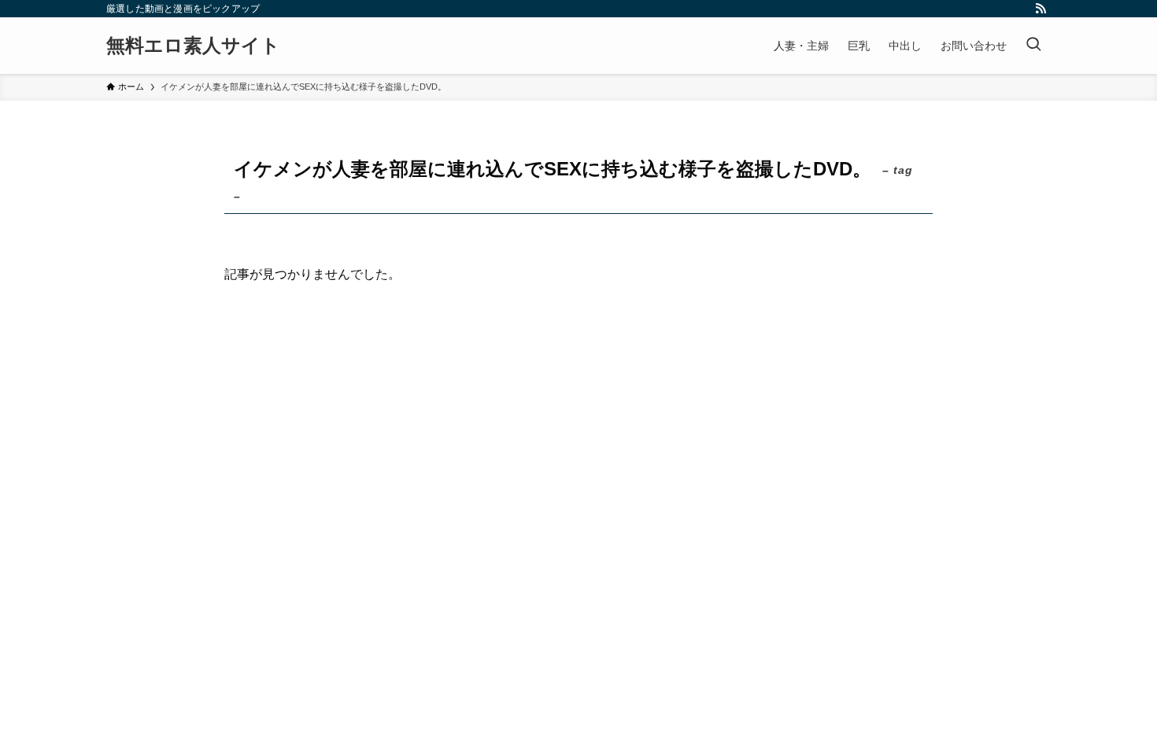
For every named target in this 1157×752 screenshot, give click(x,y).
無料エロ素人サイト (193, 45)
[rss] (1040, 8)
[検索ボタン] (1033, 45)
